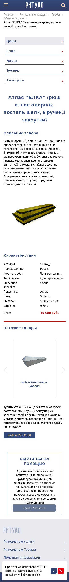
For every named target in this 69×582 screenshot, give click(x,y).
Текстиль (13, 70)
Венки (11, 51)
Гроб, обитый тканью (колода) (34, 384)
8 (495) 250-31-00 (19, 435)
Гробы (11, 41)
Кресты (12, 61)
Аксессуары (15, 80)
